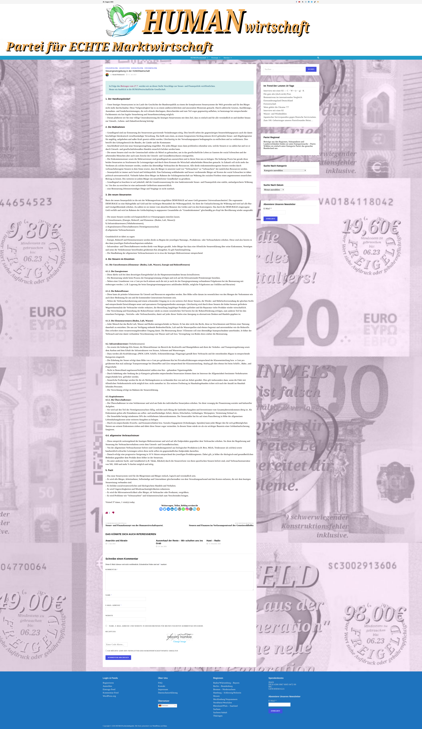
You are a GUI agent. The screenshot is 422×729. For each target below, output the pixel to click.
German (164, 705)
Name (109, 595)
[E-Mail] (318, 1)
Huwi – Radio (213, 540)
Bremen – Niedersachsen (224, 689)
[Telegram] (312, 1)
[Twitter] (164, 509)
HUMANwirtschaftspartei (125, 726)
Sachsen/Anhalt (220, 712)
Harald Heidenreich (118, 74)
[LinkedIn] (308, 1)
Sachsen (216, 709)
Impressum (163, 689)
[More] (198, 509)
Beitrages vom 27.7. (129, 86)
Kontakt (161, 686)
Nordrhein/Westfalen (222, 702)
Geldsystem (124, 68)
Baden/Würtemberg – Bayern (226, 683)
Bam (165, 726)
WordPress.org (109, 696)
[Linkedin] (172, 509)
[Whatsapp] (183, 509)
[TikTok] (315, 1)
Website (109, 615)
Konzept (214, 58)
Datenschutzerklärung (168, 692)
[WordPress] (179, 509)
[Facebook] (297, 1)
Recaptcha (111, 631)
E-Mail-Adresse (114, 605)
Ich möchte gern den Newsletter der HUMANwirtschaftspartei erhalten (142, 651)
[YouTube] (299, 1)
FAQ (160, 683)
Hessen (216, 696)
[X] (303, 1)
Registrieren (108, 683)
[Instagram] (306, 1)
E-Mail (268, 208)
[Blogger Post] (190, 509)
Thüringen (217, 715)
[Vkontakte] (168, 509)
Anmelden (107, 686)
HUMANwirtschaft (198, 58)
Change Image (179, 641)
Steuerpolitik (151, 68)
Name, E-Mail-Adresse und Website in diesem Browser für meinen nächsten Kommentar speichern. (156, 626)
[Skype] (194, 509)
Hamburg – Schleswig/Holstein (227, 692)
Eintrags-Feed (109, 689)
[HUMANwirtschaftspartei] (110, 47)
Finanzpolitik (112, 68)
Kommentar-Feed (110, 692)
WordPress (156, 726)
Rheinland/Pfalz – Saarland (225, 706)
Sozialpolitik (137, 68)
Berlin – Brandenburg (223, 686)
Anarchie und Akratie (116, 540)
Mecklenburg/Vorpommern (225, 699)
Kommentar (112, 569)
